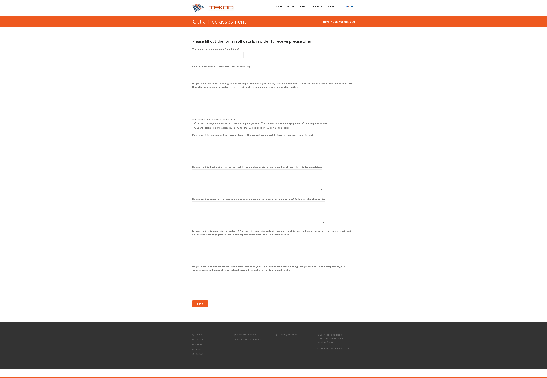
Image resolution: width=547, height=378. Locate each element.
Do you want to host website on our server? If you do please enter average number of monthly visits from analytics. (257, 166)
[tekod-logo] (214, 8)
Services (291, 6)
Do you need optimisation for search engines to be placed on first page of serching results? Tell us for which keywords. (258, 198)
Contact (331, 6)
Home (279, 6)
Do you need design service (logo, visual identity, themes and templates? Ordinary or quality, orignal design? (252, 134)
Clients (304, 6)
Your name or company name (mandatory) (215, 49)
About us (317, 6)
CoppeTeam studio (246, 334)
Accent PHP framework (249, 339)
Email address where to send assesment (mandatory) (221, 66)
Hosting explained (288, 334)
